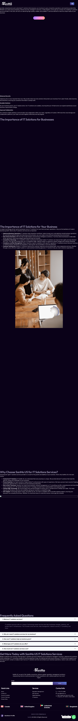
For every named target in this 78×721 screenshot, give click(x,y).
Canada (7, 706)
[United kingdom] (21, 706)
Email (12, 680)
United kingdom (29, 706)
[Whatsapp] (74, 717)
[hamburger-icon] (72, 3)
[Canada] (2, 706)
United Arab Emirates (48, 706)
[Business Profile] (2, 715)
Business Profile (10, 716)
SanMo (29, 717)
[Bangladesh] (67, 706)
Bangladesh (73, 706)
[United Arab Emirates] (41, 705)
